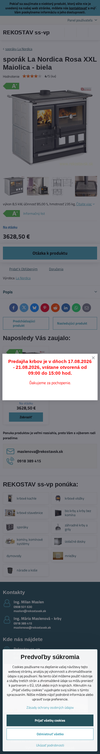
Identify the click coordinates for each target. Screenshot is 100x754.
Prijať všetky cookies (50, 720)
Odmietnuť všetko (50, 733)
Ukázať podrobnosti (50, 745)
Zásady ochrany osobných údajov (50, 707)
